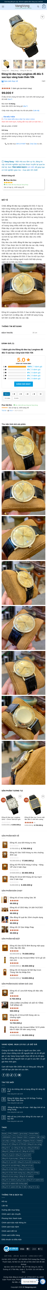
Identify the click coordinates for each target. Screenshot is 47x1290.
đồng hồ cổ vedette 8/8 (35, 1180)
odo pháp (5, 1141)
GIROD (15, 1133)
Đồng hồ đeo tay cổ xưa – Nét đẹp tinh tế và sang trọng (26, 1108)
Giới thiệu (8, 1256)
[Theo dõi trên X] (15, 1075)
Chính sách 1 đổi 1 (36, 1256)
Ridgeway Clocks (29, 1141)
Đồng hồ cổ (6, 1144)
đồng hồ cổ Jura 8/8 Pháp (11, 1165)
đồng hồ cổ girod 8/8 (23, 1155)
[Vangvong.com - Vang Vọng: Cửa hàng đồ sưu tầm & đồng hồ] (23, 6)
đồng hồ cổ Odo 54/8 (26, 1169)
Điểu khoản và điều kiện (12, 1239)
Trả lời (4, 410)
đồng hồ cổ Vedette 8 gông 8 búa (13, 1180)
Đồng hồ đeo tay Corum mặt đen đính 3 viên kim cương (35, 818)
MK (38, 1137)
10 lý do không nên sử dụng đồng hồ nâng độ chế (26, 1090)
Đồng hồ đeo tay (26, 70)
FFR (9, 1133)
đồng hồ (5, 1151)
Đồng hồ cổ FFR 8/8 (19, 1144)
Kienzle (19, 1137)
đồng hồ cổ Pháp (33, 1173)
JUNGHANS (6, 1137)
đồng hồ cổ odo (27, 1165)
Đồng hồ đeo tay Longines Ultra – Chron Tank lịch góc (11, 818)
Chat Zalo (33, 144)
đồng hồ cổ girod (8, 1155)
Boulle (4, 1133)
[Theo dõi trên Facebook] (3, 1075)
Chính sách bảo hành (10, 1227)
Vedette (39, 1141)
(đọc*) (10, 99)
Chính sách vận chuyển (11, 1214)
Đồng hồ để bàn (33, 1148)
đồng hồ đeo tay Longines (18, 206)
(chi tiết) (30, 167)
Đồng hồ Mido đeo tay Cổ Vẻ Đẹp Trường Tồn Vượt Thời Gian (24, 1099)
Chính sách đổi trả (9, 1231)
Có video (7, 398)
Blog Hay (23, 1256)
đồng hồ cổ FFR (28, 1151)
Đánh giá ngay (23, 384)
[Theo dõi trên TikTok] (11, 1075)
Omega (13, 1141)
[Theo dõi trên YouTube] (19, 1075)
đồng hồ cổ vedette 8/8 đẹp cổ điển (14, 1187)
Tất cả (7, 394)
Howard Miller (33, 1133)
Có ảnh (16, 398)
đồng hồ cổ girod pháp (10, 1158)
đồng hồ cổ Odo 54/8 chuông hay (13, 1173)
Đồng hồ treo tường (34, 1144)
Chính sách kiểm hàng (11, 1235)
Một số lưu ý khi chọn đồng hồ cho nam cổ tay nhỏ (25, 1118)
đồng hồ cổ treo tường (9, 1176)
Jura (13, 1137)
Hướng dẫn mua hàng (10, 1210)
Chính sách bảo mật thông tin (14, 1222)
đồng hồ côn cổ (15, 1151)
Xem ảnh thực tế (11, 81)
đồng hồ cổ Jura (25, 1158)
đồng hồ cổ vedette (26, 1176)
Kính (25, 1137)
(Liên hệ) (36, 110)
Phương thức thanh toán (12, 1218)
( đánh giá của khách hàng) (21, 88)
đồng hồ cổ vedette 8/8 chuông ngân (14, 1183)
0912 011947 (21, 144)
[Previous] (5, 36)
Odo (43, 1137)
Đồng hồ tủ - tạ (7, 1148)
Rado (19, 1141)
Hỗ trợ (4, 1201)
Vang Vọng (14, 70)
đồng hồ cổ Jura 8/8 (9, 1162)
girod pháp (23, 1133)
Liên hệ (5, 1205)
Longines (32, 1137)
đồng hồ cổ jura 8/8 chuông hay (29, 1162)
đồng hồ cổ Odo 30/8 (9, 1169)
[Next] (42, 36)
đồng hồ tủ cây (34, 1187)
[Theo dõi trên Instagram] (7, 1075)
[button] (3, 6)
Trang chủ (5, 70)
